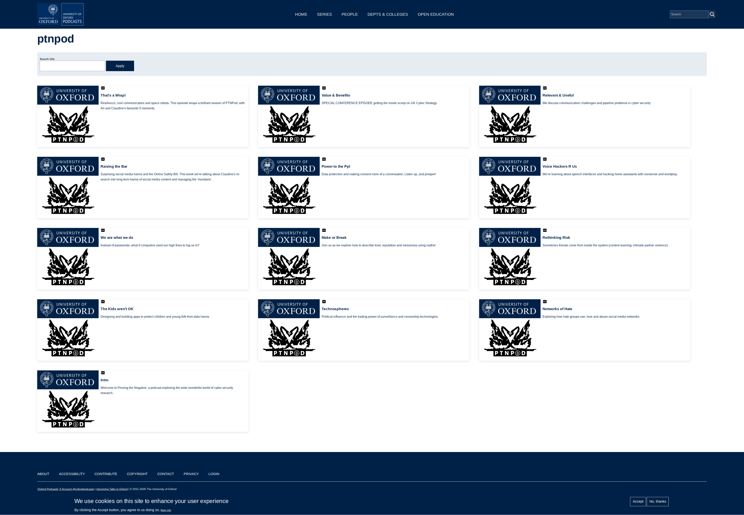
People (350, 14)
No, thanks (657, 502)
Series (324, 14)
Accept (638, 502)
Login (213, 474)
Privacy (191, 474)
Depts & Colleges (388, 14)
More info (166, 510)
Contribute (106, 474)
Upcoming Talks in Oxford (112, 489)
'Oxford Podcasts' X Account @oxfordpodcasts (65, 489)
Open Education (436, 14)
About (43, 474)
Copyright (137, 474)
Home (301, 14)
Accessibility (72, 474)
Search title (47, 58)
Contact (165, 474)
